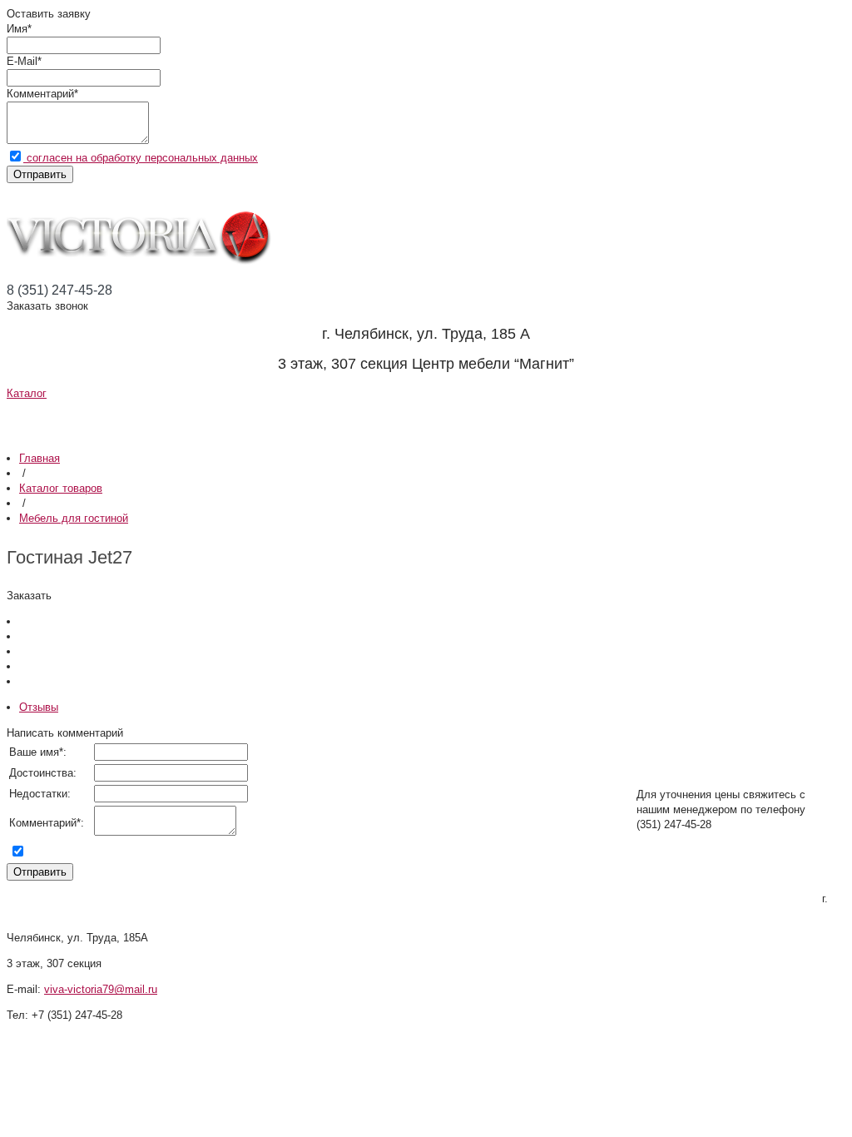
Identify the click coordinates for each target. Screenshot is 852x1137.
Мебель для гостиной (73, 518)
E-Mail (22, 61)
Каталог (27, 393)
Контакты (736, 420)
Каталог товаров (60, 488)
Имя (17, 28)
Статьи (452, 420)
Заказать (29, 595)
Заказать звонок (47, 306)
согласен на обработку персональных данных (140, 157)
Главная (39, 458)
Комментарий (40, 93)
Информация (285, 420)
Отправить (40, 174)
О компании (90, 420)
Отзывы (588, 420)
